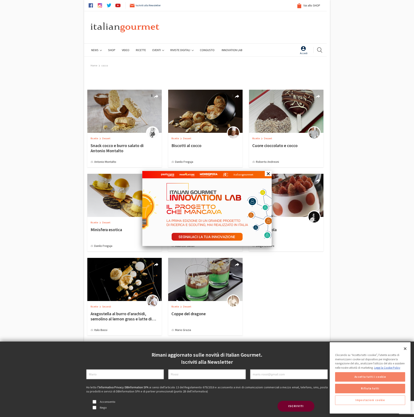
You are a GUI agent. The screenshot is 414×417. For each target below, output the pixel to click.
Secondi (106, 306)
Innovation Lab (232, 50)
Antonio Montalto (105, 162)
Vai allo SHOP (311, 5)
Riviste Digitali (180, 50)
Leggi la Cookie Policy (387, 368)
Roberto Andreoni (267, 162)
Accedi (303, 53)
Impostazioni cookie (370, 400)
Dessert (106, 138)
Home (94, 65)
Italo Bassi (100, 330)
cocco (104, 65)
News (95, 50)
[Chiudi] (405, 348)
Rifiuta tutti (370, 388)
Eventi (157, 50)
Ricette (95, 138)
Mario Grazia (183, 330)
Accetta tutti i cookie (370, 377)
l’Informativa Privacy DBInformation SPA (123, 387)
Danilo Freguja (184, 162)
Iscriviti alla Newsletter (148, 5)
